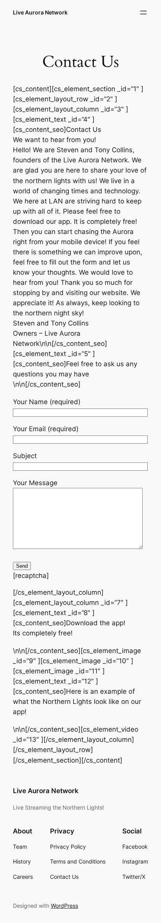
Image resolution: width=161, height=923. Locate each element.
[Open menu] (143, 12)
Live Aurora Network (40, 12)
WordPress (64, 905)
